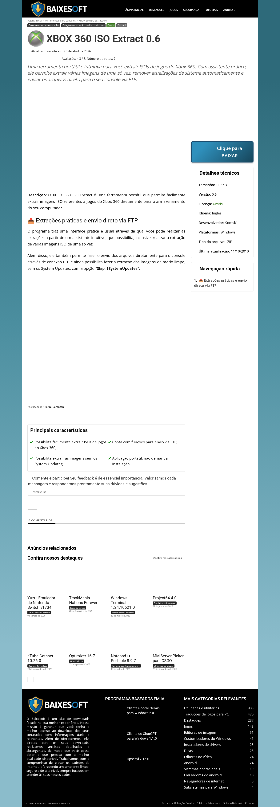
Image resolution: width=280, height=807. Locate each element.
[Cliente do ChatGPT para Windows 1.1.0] (114, 740)
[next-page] (36, 679)
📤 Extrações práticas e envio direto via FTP (220, 283)
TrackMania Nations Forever (83, 600)
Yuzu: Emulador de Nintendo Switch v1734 (41, 603)
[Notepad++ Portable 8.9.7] (125, 637)
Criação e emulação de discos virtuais (83, 25)
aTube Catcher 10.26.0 (40, 658)
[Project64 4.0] (167, 579)
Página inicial (34, 20)
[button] (245, 10)
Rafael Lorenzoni (55, 407)
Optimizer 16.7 (82, 656)
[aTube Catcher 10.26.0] (41, 637)
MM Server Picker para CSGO (168, 658)
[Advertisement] (140, 111)
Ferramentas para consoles (60, 20)
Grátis (111, 25)
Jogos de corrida (77, 607)
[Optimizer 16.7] (83, 637)
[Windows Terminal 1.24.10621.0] (125, 579)
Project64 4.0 (165, 598)
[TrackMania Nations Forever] (83, 579)
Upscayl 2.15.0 (138, 759)
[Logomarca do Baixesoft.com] (59, 9)
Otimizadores (76, 661)
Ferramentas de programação (126, 665)
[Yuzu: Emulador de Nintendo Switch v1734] (41, 579)
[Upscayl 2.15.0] (114, 765)
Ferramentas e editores (123, 612)
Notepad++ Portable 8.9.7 (123, 658)
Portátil (122, 25)
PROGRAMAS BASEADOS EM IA (135, 698)
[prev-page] (29, 679)
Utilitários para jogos (163, 665)
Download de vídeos (38, 665)
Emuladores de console (39, 612)
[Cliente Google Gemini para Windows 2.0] (114, 714)
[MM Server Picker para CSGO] (167, 637)
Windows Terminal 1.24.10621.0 (123, 603)
